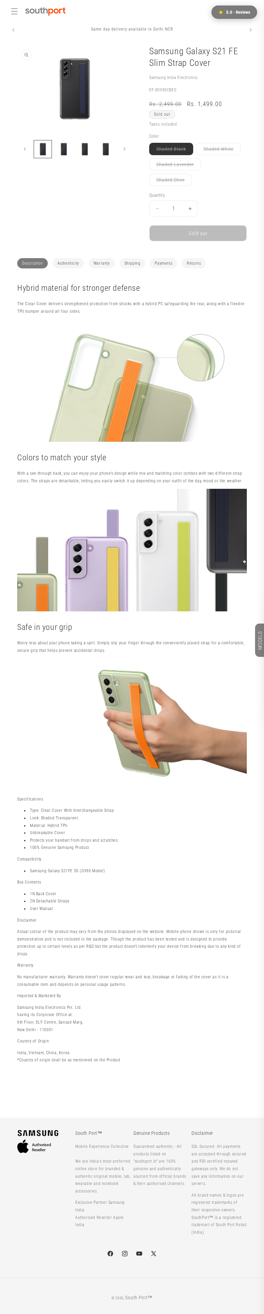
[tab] (32, 263)
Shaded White (222, 150)
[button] (14, 11)
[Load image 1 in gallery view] (43, 149)
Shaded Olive (174, 181)
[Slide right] (124, 149)
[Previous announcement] (13, 29)
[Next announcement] (250, 29)
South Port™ (139, 1297)
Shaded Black (174, 150)
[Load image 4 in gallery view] (105, 149)
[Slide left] (24, 149)
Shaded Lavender (178, 166)
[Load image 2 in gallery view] (64, 149)
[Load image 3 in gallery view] (85, 149)
